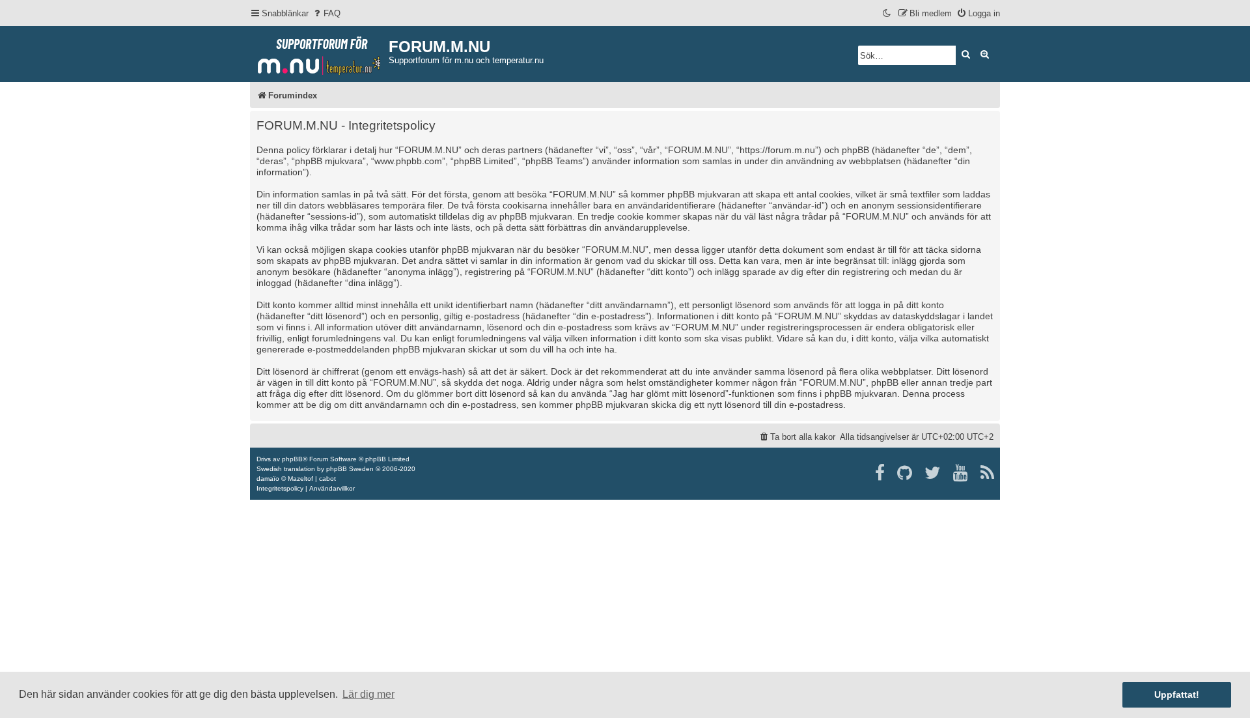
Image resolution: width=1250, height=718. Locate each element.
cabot (327, 478)
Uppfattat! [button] (1176, 694)
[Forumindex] (319, 52)
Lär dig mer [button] (368, 694)
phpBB (292, 459)
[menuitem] (326, 13)
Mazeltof (300, 478)
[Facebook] (880, 473)
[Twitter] (933, 473)
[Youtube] (961, 473)
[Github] (905, 473)
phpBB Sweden (350, 468)
